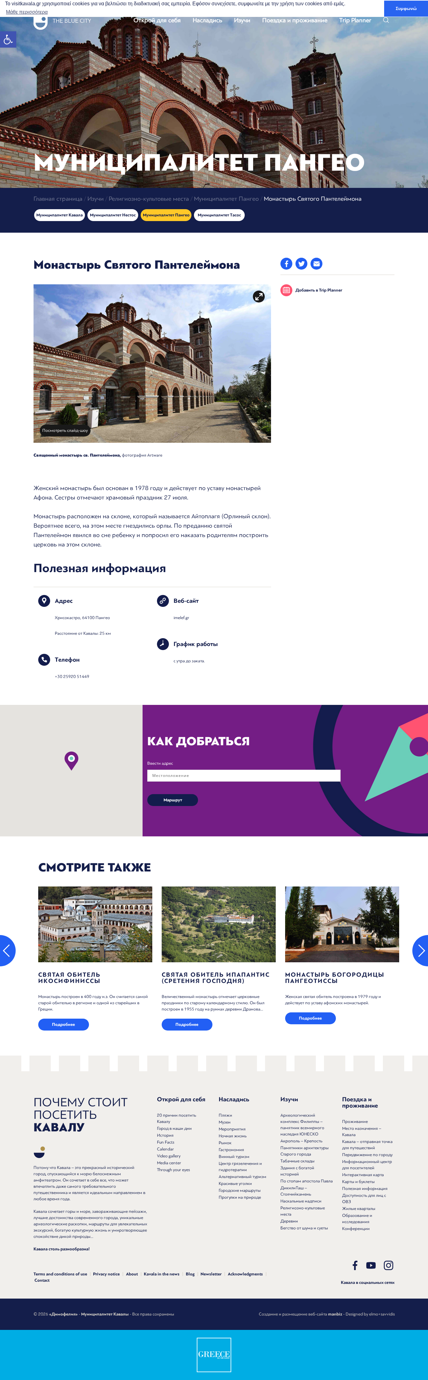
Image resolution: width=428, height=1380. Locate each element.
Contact (42, 1280)
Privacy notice (106, 1274)
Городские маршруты (240, 1190)
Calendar (165, 1149)
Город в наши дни (174, 1128)
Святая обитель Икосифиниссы (69, 978)
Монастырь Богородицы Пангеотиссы (334, 978)
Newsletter (211, 1274)
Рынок (225, 1142)
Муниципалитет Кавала (59, 215)
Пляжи (225, 1115)
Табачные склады (297, 1161)
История (165, 1135)
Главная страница (58, 198)
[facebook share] (286, 264)
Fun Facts (165, 1142)
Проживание (355, 1121)
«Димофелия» (63, 1314)
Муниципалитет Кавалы (105, 1314)
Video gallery (168, 1156)
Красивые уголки (235, 1183)
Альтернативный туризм (242, 1176)
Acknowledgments (245, 1274)
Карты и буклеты (358, 1181)
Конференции (356, 1228)
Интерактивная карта (363, 1174)
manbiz (335, 1314)
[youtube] (371, 1265)
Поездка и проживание (294, 20)
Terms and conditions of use (60, 1274)
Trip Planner (355, 20)
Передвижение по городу (367, 1154)
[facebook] (355, 1265)
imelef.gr (181, 617)
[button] (8, 39)
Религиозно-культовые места (149, 198)
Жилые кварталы (358, 1208)
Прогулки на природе (240, 1197)
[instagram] (388, 1265)
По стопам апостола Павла (306, 1181)
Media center (169, 1162)
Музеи (225, 1122)
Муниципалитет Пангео (226, 198)
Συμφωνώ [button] (406, 8)
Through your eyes (173, 1169)
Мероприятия (232, 1129)
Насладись (207, 20)
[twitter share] (301, 264)
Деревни (289, 1221)
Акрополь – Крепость (301, 1141)
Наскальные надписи (300, 1201)
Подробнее (63, 1024)
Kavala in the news (162, 1274)
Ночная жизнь (233, 1136)
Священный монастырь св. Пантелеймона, (77, 455)
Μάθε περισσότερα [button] (27, 12)
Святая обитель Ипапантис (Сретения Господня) (216, 978)
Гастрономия (231, 1149)
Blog (190, 1274)
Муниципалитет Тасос (219, 215)
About (132, 1274)
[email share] (316, 264)
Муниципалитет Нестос (113, 215)
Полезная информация (365, 1188)
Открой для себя (157, 20)
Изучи (242, 20)
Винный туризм (234, 1156)
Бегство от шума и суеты (304, 1228)
